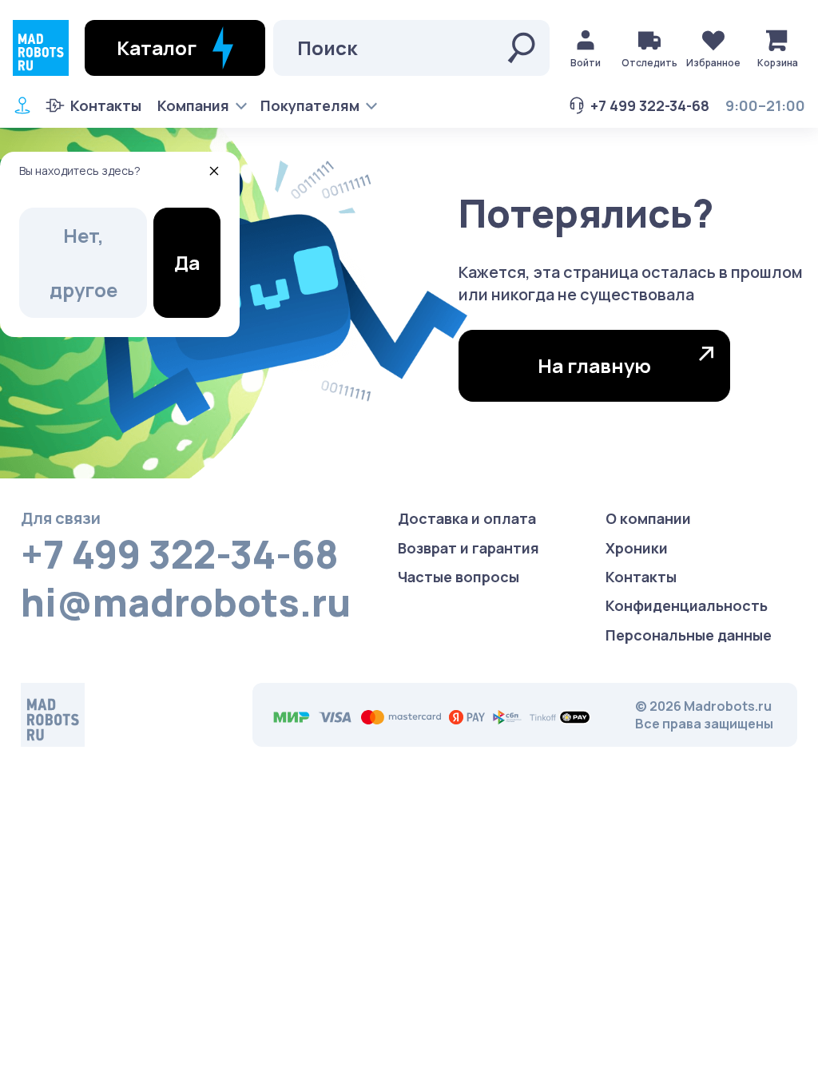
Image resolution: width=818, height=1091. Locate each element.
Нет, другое (83, 262)
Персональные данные (689, 635)
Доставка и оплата (467, 518)
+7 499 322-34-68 (649, 105)
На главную (594, 365)
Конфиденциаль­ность (687, 605)
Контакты (105, 105)
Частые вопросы (458, 576)
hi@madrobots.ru (186, 602)
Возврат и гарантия (468, 547)
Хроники (637, 547)
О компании (648, 518)
